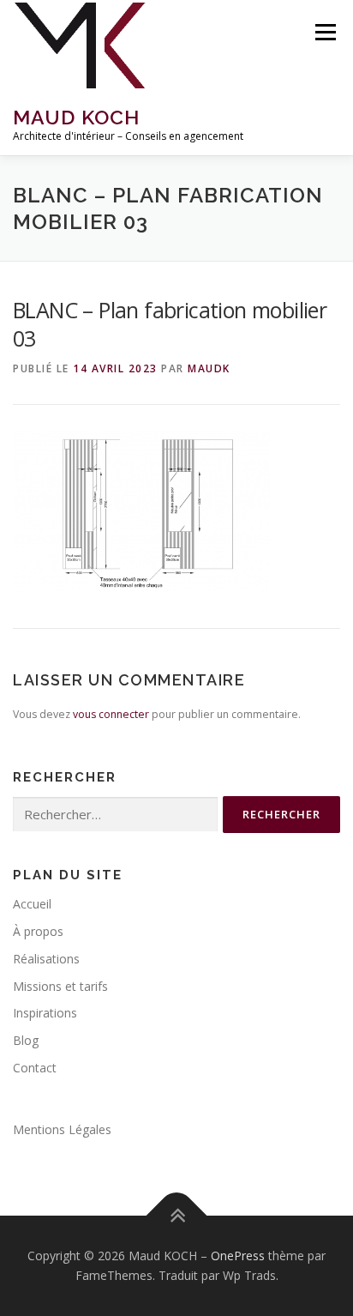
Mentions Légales (62, 1129)
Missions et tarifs (60, 986)
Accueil (32, 904)
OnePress (238, 1255)
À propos (38, 931)
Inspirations (45, 1013)
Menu (324, 32)
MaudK (209, 368)
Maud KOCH (76, 117)
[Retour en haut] (177, 1215)
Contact (35, 1067)
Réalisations (46, 959)
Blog (26, 1040)
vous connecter (111, 714)
